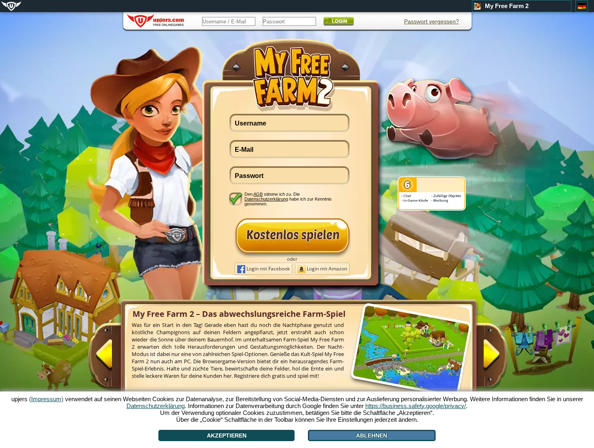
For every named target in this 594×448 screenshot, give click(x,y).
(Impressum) (46, 399)
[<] (112, 358)
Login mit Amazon (326, 268)
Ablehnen (371, 435)
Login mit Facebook (267, 268)
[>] (483, 358)
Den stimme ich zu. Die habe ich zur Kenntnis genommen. (288, 199)
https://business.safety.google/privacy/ (415, 405)
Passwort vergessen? (431, 21)
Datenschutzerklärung (266, 199)
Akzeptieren (226, 435)
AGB (258, 194)
